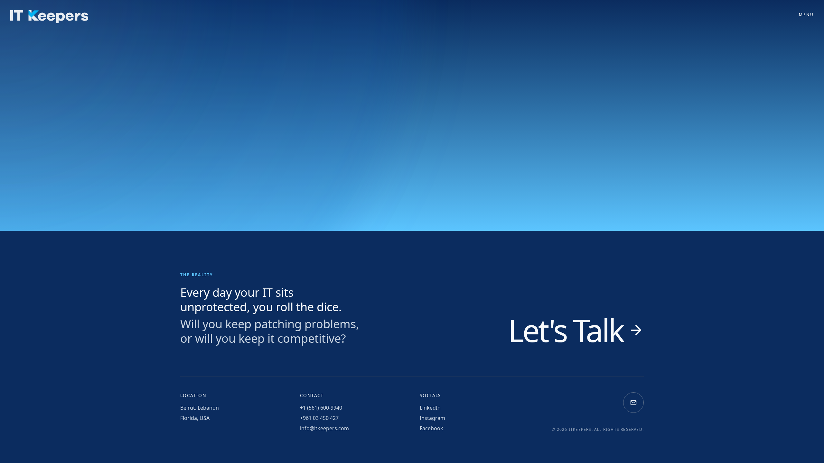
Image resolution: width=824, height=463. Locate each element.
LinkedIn (430, 407)
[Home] (49, 16)
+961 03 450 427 (319, 418)
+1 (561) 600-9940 (321, 407)
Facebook (431, 428)
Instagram (432, 418)
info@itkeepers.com (324, 428)
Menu (806, 14)
